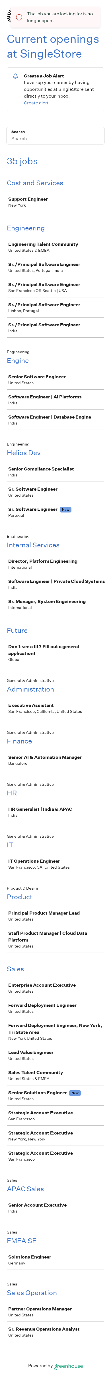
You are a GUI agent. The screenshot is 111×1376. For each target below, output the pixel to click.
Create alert (36, 103)
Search (18, 131)
